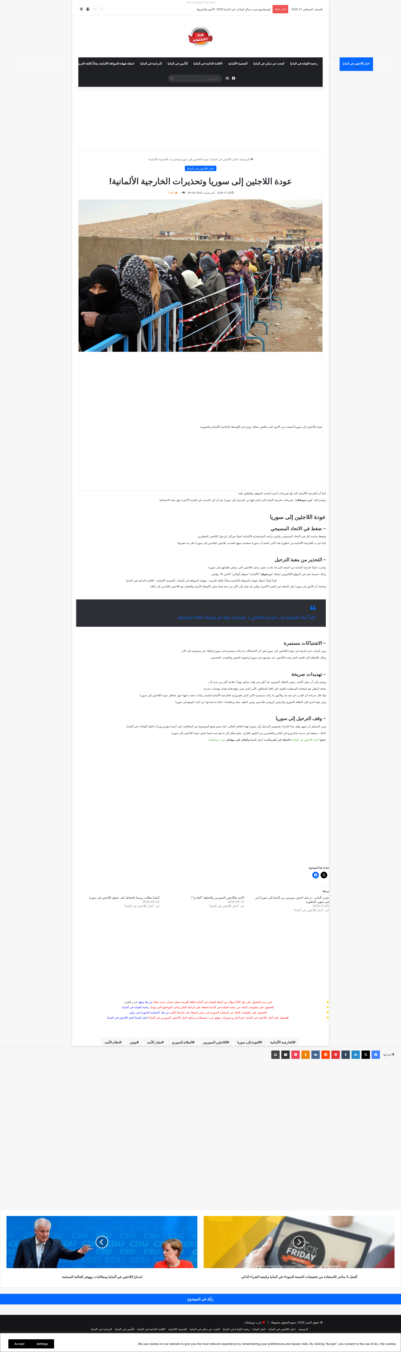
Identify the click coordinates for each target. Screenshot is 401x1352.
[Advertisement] (200, 117)
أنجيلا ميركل (235, 536)
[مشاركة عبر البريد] (285, 1055)
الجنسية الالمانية (237, 63)
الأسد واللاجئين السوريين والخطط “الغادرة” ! (217, 897)
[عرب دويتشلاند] (200, 36)
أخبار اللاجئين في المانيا (120, 1017)
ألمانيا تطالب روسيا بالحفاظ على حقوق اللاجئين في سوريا (124, 897)
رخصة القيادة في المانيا (304, 63)
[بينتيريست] (335, 1055)
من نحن (23, 63)
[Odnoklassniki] (305, 1055)
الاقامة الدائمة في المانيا (208, 63)
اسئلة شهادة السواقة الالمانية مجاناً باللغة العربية (105, 63)
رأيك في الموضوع (200, 1299)
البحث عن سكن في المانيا (268, 63)
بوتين (133, 1042)
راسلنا (65, 63)
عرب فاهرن (134, 1002)
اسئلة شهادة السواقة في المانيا (200, 2)
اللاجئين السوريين (215, 1042)
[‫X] (366, 1055)
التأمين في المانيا (178, 63)
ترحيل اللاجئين (252, 567)
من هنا (148, 1002)
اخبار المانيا (330, 63)
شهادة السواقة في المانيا (192, 580)
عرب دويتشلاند (216, 739)
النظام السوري (182, 1042)
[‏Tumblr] (345, 1055)
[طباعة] (275, 1055)
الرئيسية (381, 63)
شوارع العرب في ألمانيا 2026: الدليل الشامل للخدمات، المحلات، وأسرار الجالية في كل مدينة (216, 9)
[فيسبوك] (376, 1055)
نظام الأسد (112, 1042)
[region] (200, 1342)
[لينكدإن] (356, 1055)
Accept (19, 1344)
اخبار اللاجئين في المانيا (356, 63)
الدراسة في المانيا (151, 63)
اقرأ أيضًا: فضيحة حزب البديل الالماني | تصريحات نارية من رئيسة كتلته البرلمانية (246, 617)
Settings (42, 1344)
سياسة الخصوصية (44, 63)
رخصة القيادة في (135, 1007)
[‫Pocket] (295, 1055)
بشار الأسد (154, 1042)
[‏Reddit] (325, 1055)
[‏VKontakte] (315, 1055)
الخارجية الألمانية (281, 1042)
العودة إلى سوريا (248, 1042)
